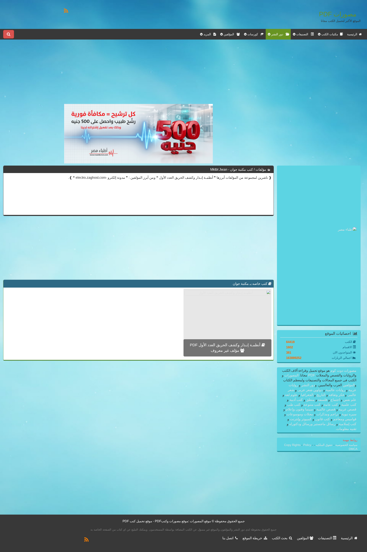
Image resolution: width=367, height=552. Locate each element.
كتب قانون (322, 419)
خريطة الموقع (253, 538)
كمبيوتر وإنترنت (300, 419)
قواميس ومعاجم (344, 419)
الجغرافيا (307, 395)
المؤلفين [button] (230, 34)
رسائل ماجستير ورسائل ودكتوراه (312, 424)
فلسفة (322, 400)
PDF (311, 375)
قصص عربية (347, 409)
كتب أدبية (296, 400)
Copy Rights (292, 445)
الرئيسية (353, 34)
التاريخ (321, 395)
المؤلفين (348, 385)
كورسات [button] (254, 34)
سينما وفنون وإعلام (299, 409)
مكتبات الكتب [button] (330, 34)
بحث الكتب (280, 538)
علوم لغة (291, 395)
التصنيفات (325, 538)
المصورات (291, 375)
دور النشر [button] (278, 34)
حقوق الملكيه (324, 445)
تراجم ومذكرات (327, 414)
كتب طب (293, 404)
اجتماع (335, 400)
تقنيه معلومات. (346, 429)
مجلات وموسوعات (300, 414)
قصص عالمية (326, 409)
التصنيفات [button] (303, 34)
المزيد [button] (208, 34)
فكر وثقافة (336, 395)
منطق (310, 400)
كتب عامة (331, 404)
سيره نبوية (348, 414)
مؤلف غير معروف (225, 350)
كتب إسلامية (347, 424)
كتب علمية (348, 404)
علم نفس (349, 400)
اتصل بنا (228, 538)
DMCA (353, 449)
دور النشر (308, 385)
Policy (307, 445)
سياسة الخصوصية (346, 445)
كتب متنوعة (312, 404)
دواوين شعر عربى (310, 390)
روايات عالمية (335, 390)
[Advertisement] (138, 74)
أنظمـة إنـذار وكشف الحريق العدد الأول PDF (225, 345)
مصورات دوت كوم (343, 370)
